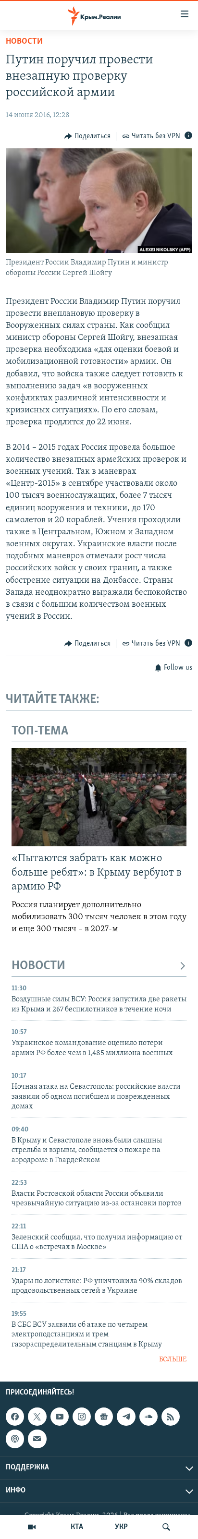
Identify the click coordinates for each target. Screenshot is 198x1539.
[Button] (87, 136)
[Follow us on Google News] (104, 1416)
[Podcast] (15, 1439)
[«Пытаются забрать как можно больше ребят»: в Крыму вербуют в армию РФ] (99, 797)
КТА (77, 1527)
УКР (121, 1527)
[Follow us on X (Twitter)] (37, 1416)
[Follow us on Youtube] (59, 1416)
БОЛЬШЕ (172, 1359)
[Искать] (166, 1527)
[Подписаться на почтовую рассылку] (37, 1439)
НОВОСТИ (38, 966)
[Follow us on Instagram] (82, 1416)
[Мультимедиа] (31, 1527)
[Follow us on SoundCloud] (148, 1416)
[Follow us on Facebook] (15, 1416)
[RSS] (170, 1416)
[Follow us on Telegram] (126, 1416)
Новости (24, 41)
